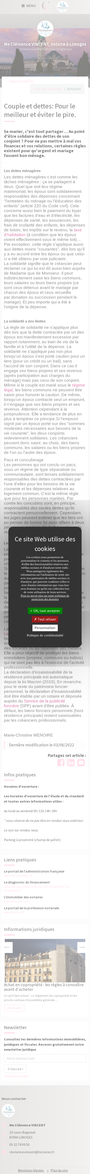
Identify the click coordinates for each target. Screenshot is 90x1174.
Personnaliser (45, 628)
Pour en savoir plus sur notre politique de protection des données (45, 597)
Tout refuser (46, 619)
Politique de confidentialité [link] (45, 635)
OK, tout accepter (46, 610)
